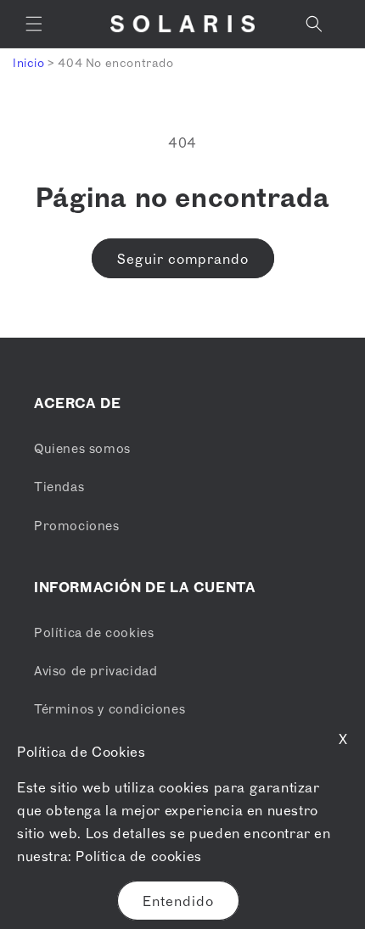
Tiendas (59, 486)
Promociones (77, 525)
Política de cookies (138, 856)
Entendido (178, 901)
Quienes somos (82, 447)
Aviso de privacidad (95, 670)
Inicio (29, 62)
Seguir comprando (183, 258)
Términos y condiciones (109, 708)
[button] (34, 23)
